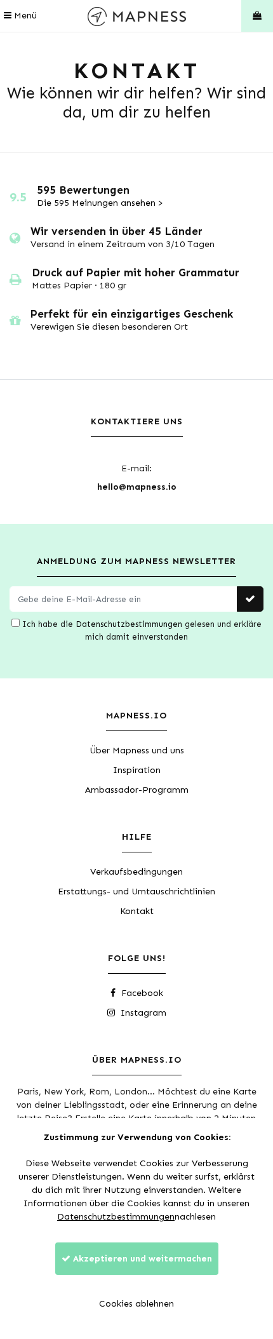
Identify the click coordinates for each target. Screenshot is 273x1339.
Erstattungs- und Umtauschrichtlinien (136, 891)
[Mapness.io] (137, 16)
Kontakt (137, 911)
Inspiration (137, 770)
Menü (24, 15)
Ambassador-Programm (137, 789)
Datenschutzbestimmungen (129, 624)
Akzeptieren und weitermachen (141, 1258)
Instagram (142, 1012)
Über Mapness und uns (137, 750)
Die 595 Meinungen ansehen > (100, 203)
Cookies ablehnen (136, 1303)
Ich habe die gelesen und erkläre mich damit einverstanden (141, 630)
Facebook (141, 993)
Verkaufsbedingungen (136, 871)
